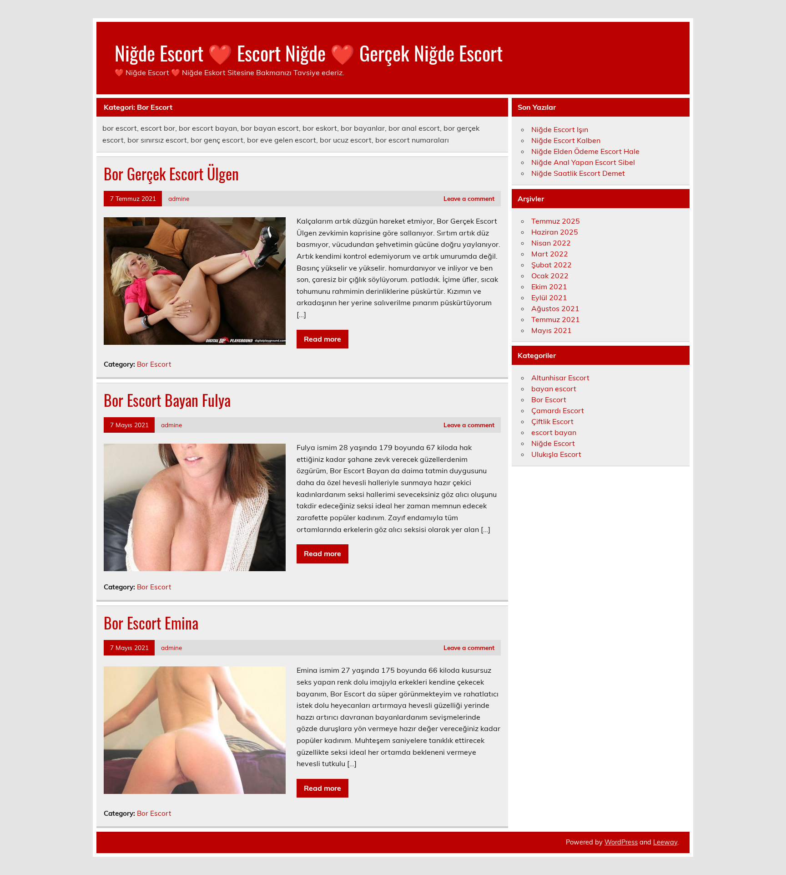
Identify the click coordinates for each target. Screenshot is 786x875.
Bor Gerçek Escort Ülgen (171, 173)
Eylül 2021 (549, 297)
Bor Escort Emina (151, 622)
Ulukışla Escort (556, 454)
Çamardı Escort (557, 410)
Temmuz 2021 (555, 319)
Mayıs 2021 (551, 330)
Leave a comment (468, 198)
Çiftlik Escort (552, 421)
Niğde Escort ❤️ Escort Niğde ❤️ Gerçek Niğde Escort (309, 52)
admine (178, 198)
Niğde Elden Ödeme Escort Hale (585, 151)
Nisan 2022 (551, 242)
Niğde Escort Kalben (565, 140)
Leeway (665, 842)
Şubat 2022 (551, 264)
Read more (322, 338)
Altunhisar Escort (560, 377)
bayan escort (553, 388)
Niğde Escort (553, 443)
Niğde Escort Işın (559, 129)
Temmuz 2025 (555, 220)
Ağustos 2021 (555, 308)
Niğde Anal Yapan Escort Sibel (583, 162)
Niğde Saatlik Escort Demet (578, 173)
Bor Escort (154, 364)
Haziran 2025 (554, 231)
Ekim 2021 (549, 286)
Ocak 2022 (550, 275)
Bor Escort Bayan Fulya (167, 400)
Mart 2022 (549, 253)
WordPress (621, 842)
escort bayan (553, 432)
